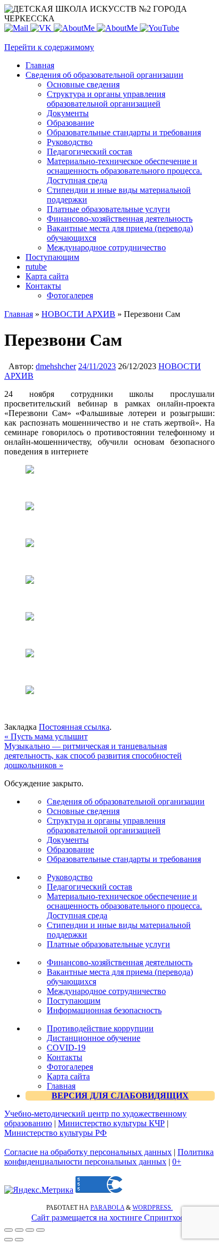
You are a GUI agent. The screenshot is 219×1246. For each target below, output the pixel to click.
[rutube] (159, 27)
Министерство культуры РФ (55, 1132)
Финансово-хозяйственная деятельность (119, 962)
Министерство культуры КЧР (111, 1123)
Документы (68, 839)
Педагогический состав (89, 886)
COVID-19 (66, 1047)
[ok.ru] (75, 27)
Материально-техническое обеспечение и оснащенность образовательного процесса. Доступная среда (124, 906)
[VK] (42, 27)
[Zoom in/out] (40, 1230)
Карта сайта (68, 1076)
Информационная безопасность (104, 1010)
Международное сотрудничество (106, 991)
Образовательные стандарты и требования (124, 859)
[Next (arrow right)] (19, 1239)
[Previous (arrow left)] (8, 1239)
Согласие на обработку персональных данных (88, 1152)
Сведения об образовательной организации (126, 801)
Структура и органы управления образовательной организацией (106, 825)
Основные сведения (83, 811)
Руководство (69, 877)
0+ (176, 1161)
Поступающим (73, 1000)
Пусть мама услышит (46, 736)
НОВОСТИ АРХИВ (78, 314)
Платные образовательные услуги (108, 944)
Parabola (107, 1207)
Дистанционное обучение (93, 1038)
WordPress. (152, 1207)
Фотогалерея (70, 1066)
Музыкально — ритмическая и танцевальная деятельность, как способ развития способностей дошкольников (93, 756)
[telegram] (118, 27)
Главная (18, 314)
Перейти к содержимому (49, 47)
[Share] (19, 1230)
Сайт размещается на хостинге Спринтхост (109, 1217)
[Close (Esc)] (8, 1230)
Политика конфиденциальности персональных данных (109, 1156)
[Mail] (17, 27)
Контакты (64, 1057)
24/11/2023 (97, 366)
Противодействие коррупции (100, 1028)
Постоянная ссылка (74, 726)
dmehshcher (56, 366)
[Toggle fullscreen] (30, 1230)
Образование (70, 849)
